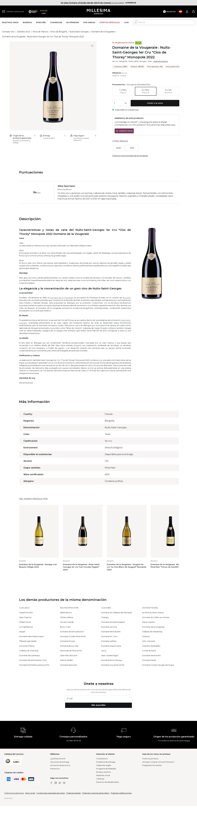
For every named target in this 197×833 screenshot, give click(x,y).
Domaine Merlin (149, 660)
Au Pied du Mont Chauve (153, 612)
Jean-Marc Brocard (68, 655)
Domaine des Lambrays (29, 655)
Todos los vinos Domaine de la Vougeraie (130, 156)
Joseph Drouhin (26, 612)
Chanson (146, 636)
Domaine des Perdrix (151, 655)
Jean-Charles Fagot (109, 655)
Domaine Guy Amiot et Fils (112, 665)
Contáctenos (102, 758)
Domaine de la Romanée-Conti (33, 660)
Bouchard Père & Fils (69, 608)
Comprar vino (8, 31)
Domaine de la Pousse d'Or (72, 631)
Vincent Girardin (67, 622)
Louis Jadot (106, 608)
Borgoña (123, 61)
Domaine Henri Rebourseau (31, 636)
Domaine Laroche (109, 627)
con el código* (92, 3)
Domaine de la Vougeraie (103, 31)
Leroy (103, 651)
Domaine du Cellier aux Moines (155, 617)
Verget (22, 631)
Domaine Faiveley (150, 608)
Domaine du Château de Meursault (116, 612)
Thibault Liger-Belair (28, 641)
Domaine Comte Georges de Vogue (158, 665)
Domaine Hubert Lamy (111, 646)
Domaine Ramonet (68, 665)
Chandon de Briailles (151, 646)
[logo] (98, 12)
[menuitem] (10, 22)
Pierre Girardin (148, 622)
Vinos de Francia (40, 31)
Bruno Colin (65, 627)
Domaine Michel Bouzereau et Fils (34, 665)
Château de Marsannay (152, 631)
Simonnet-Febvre (27, 646)
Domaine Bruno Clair (69, 646)
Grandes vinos (23, 31)
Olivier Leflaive (66, 617)
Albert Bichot (66, 612)
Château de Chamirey (28, 651)
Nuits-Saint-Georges (79, 31)
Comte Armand (149, 651)
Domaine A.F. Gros (109, 636)
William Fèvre (25, 622)
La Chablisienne (26, 627)
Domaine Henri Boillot (110, 631)
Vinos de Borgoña (58, 31)
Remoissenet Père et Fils (71, 651)
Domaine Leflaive (109, 641)
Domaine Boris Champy (111, 660)
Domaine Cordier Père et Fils (73, 636)
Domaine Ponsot (67, 641)
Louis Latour (24, 608)
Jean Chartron (25, 617)
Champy (105, 617)
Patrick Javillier (66, 660)
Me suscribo (98, 705)
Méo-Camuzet (148, 641)
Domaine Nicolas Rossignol (113, 622)
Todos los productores (14, 793)
